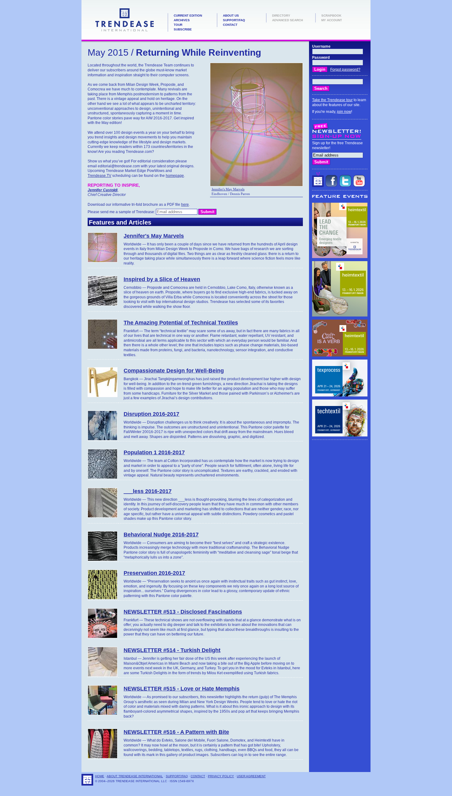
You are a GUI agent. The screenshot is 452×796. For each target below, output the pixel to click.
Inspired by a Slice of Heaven (162, 279)
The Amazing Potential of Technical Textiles (181, 323)
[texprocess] (339, 395)
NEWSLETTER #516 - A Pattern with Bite (176, 732)
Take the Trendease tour (332, 100)
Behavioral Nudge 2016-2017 (161, 534)
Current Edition (188, 15)
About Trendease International (135, 776)
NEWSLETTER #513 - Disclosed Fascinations (183, 612)
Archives (182, 20)
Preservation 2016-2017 (154, 573)
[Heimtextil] (339, 257)
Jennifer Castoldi (102, 190)
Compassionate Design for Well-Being (174, 371)
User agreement (251, 776)
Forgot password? (345, 69)
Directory (281, 15)
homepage (175, 175)
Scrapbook (331, 15)
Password (321, 57)
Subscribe (183, 29)
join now (344, 111)
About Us (231, 15)
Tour (178, 24)
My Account (331, 20)
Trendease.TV (99, 175)
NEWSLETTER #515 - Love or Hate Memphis (182, 689)
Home (99, 776)
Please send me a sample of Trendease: (122, 212)
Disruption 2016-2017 (151, 414)
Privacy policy (221, 776)
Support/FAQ (234, 20)
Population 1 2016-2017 (154, 452)
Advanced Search (287, 20)
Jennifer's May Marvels (228, 189)
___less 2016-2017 (148, 491)
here (185, 204)
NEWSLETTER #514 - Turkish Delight (172, 650)
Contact (230, 24)
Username (321, 46)
